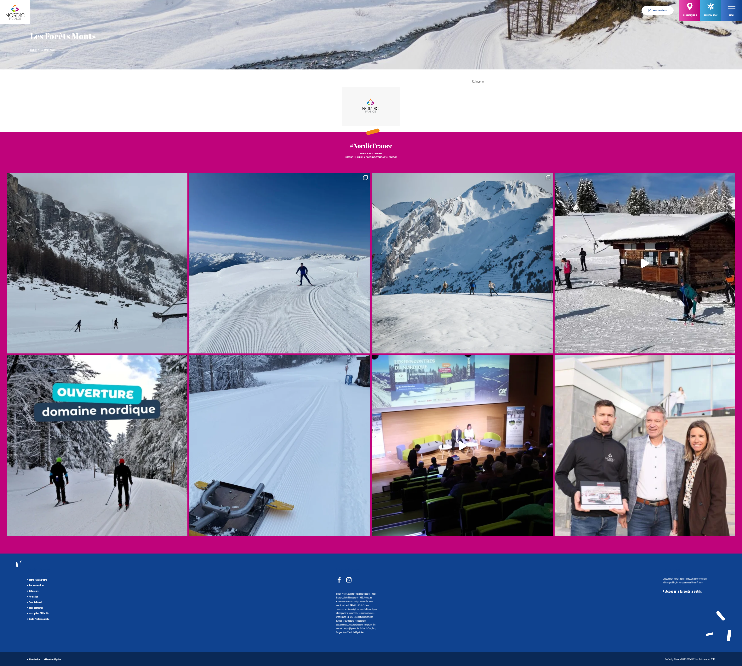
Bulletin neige (710, 15)
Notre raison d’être (38, 579)
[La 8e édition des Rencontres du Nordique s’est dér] (645, 445)
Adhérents (33, 590)
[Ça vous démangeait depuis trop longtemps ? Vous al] (279, 445)
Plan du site (34, 659)
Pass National (35, 602)
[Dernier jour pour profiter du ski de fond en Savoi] (97, 263)
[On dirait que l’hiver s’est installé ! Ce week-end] (645, 263)
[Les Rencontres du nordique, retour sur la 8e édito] (462, 445)
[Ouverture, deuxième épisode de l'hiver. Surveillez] (97, 445)
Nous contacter (36, 607)
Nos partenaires (36, 585)
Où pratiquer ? (690, 15)
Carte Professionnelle (39, 618)
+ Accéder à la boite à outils (682, 591)
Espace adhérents (660, 10)
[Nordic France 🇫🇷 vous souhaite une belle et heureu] (462, 263)
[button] (731, 6)
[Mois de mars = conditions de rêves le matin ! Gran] (279, 263)
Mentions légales (53, 659)
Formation (33, 596)
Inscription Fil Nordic (39, 613)
